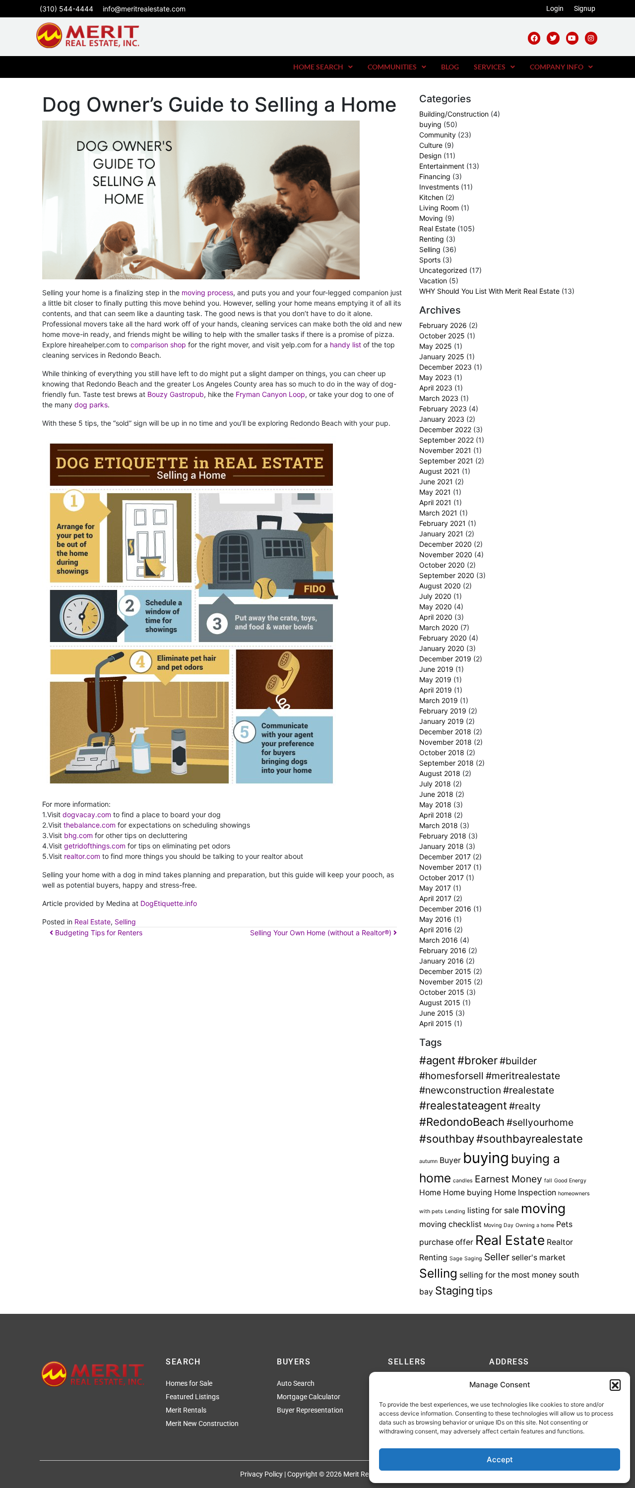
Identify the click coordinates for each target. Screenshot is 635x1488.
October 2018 (441, 752)
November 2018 (445, 742)
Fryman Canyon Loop (270, 394)
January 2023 (441, 419)
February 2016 (442, 950)
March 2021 (438, 513)
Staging (454, 1290)
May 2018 (435, 804)
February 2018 (442, 836)
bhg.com (78, 835)
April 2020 (435, 617)
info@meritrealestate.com (144, 8)
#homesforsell (451, 1076)
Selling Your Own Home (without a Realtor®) (321, 932)
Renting (431, 239)
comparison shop (158, 344)
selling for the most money (508, 1275)
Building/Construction (454, 114)
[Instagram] (591, 38)
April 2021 (435, 502)
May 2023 (435, 377)
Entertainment (441, 166)
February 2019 (442, 711)
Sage (455, 1258)
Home (430, 1192)
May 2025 (435, 346)
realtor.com (82, 856)
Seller (496, 1257)
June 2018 (436, 794)
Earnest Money (508, 1179)
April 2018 (435, 815)
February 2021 (442, 523)
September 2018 (446, 763)
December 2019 (445, 658)
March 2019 (438, 700)
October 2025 (442, 335)
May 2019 (435, 679)
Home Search (318, 67)
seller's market (538, 1257)
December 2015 (445, 971)
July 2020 (435, 596)
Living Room (439, 207)
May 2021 (435, 492)
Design (430, 155)
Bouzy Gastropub (175, 394)
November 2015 (445, 981)
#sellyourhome (540, 1122)
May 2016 (435, 919)
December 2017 (445, 856)
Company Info (556, 67)
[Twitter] (553, 38)
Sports (430, 260)
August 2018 (439, 773)
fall (548, 1180)
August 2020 (440, 586)
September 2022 (446, 440)
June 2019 (436, 669)
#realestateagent (463, 1105)
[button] (615, 1385)
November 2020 (445, 554)
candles (463, 1180)
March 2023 (438, 398)
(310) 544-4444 (66, 8)
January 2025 (441, 356)
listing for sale (493, 1210)
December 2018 (445, 731)
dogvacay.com (88, 814)
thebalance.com (90, 825)
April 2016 (435, 929)
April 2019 (435, 690)
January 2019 (441, 721)
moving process (207, 292)
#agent (437, 1060)
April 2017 (435, 898)
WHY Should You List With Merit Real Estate (489, 291)
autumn (428, 1161)
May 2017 (435, 888)
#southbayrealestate (529, 1138)
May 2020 (435, 606)
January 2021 (441, 533)
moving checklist (450, 1224)
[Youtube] (572, 38)
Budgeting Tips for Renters (97, 932)
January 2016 (441, 961)
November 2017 (445, 867)
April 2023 (435, 388)
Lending (455, 1211)
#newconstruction (460, 1090)
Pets (564, 1224)
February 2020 (443, 638)
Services (490, 67)
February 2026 (443, 325)
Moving (431, 218)
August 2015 (439, 1002)
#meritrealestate (523, 1076)
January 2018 (441, 846)
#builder (518, 1061)
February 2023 (443, 408)
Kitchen (431, 197)
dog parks (91, 404)
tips (484, 1291)
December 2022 (445, 429)
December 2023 (445, 367)
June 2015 (436, 1013)
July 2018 (435, 783)
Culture (431, 145)
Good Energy (570, 1180)
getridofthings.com (95, 845)
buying (430, 124)
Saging (473, 1258)
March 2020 (438, 627)
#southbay (446, 1138)
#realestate (528, 1090)
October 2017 (441, 877)
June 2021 (436, 481)
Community (437, 134)
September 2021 (446, 460)
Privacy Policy (261, 1474)
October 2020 (442, 565)
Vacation (433, 280)
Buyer (450, 1160)
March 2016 (438, 940)
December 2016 (445, 909)
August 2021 (439, 471)
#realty (525, 1106)
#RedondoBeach (462, 1121)
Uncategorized (443, 270)
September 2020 (446, 575)
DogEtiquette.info (168, 903)
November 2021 (445, 450)
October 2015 (441, 992)
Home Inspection (525, 1192)
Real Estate (92, 921)
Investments (439, 187)
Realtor (560, 1242)
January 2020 (441, 648)
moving (543, 1208)
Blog (450, 67)
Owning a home (534, 1225)
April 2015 (435, 1023)
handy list (345, 344)
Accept (500, 1459)
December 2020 (445, 544)
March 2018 (438, 825)
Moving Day (498, 1225)
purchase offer (446, 1242)
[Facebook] (534, 38)
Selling (125, 921)
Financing (434, 176)
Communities (392, 67)
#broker (477, 1060)
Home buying (467, 1192)
